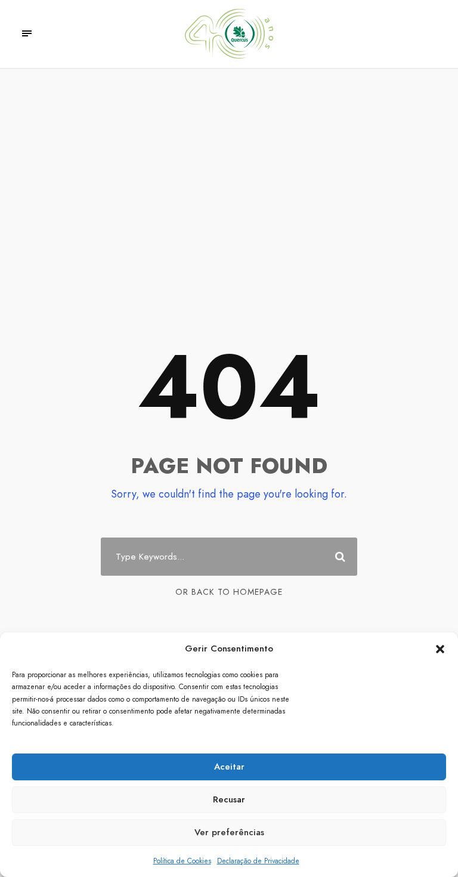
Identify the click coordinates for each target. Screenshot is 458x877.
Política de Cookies (182, 861)
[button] (440, 649)
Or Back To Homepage (229, 592)
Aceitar (229, 766)
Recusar (229, 799)
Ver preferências (229, 832)
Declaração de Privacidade (258, 861)
